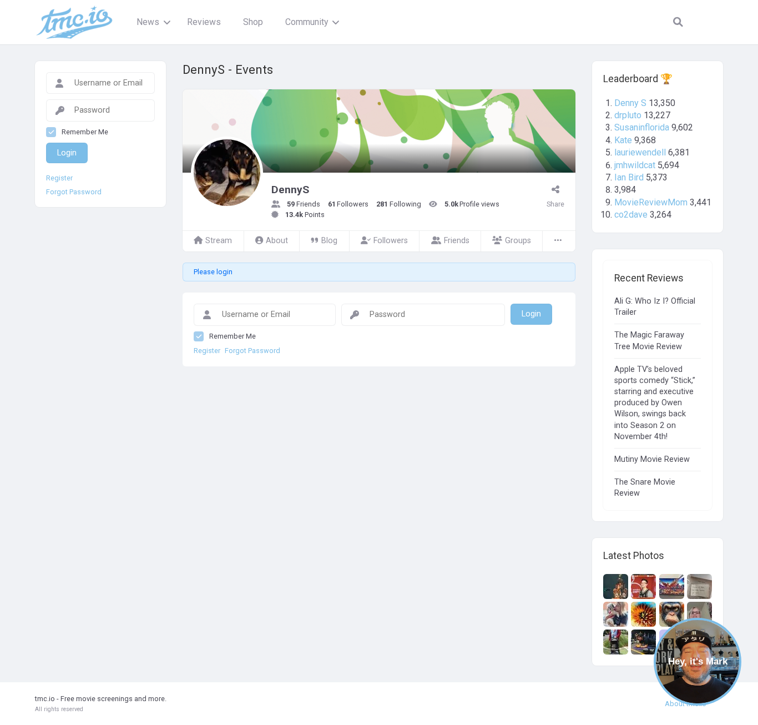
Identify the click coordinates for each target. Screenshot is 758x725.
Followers (390, 240)
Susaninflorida (641, 127)
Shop (253, 22)
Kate (623, 140)
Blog (329, 240)
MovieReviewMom (651, 202)
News (148, 22)
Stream (218, 240)
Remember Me (232, 336)
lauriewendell (640, 152)
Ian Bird (629, 177)
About (277, 240)
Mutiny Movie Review (652, 459)
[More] (558, 241)
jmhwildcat (634, 165)
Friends (456, 240)
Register (207, 351)
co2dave (631, 214)
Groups (518, 240)
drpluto (627, 115)
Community (306, 22)
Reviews (204, 22)
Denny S (630, 103)
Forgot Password (252, 351)
